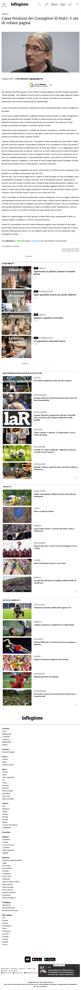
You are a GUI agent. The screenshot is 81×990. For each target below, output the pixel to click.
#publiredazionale (8, 908)
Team (4, 928)
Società (5, 819)
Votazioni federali (8, 752)
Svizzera (5, 749)
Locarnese (6, 737)
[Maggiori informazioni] (50, 85)
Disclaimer (14, 968)
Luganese (5, 739)
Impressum (22, 968)
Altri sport (5, 788)
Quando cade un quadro (10, 882)
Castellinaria (6, 828)
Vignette (5, 942)
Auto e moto (6, 876)
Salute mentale (7, 884)
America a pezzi (8, 765)
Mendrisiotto (6, 742)
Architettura (6, 874)
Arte (3, 806)
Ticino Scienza (7, 890)
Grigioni (5, 745)
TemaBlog (6, 902)
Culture (5, 803)
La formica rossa (8, 845)
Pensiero (5, 814)
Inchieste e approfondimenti (12, 860)
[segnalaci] (47, 4)
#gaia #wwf (6, 905)
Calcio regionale (8, 777)
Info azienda (6, 926)
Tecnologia (6, 866)
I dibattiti (5, 853)
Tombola (5, 936)
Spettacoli (5, 809)
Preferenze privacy (32, 973)
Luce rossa (6, 796)
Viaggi (4, 863)
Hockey (5, 772)
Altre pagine (7, 915)
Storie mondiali (7, 791)
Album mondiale (8, 799)
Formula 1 (5, 785)
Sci (3, 780)
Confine (5, 759)
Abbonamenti (5, 968)
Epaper (63, 4)
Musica (4, 822)
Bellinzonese (6, 734)
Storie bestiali (7, 868)
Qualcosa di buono (9, 898)
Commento (6, 839)
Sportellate (6, 793)
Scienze (5, 817)
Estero (5, 757)
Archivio (5, 920)
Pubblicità (4, 970)
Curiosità (5, 871)
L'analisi (5, 842)
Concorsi (5, 934)
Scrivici (4, 944)
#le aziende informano (10, 910)
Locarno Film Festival (9, 825)
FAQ (34, 968)
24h (3, 918)
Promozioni (6, 931)
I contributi (6, 848)
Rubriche (6, 858)
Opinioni (5, 837)
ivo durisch (15, 246)
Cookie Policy (18, 973)
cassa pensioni (6, 246)
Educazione (6, 895)
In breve (5, 923)
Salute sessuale (7, 887)
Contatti (29, 968)
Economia (6, 832)
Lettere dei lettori (8, 850)
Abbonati (54, 4)
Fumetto (5, 939)
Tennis (4, 783)
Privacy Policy (6, 973)
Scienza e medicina (9, 892)
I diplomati (5, 879)
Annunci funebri (13, 970)
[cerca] (39, 4)
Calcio (4, 775)
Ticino (4, 731)
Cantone (5, 729)
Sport (4, 769)
